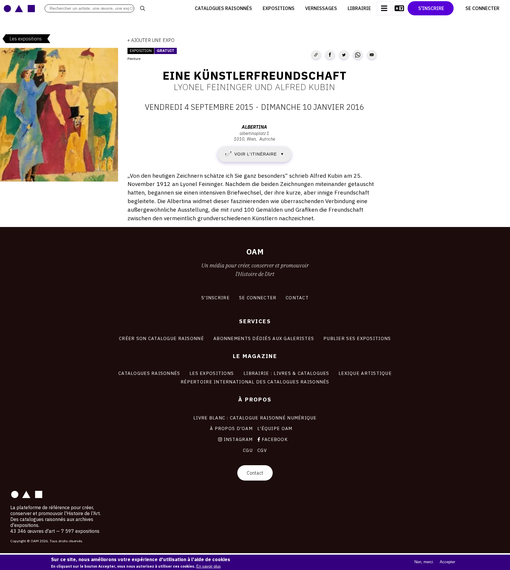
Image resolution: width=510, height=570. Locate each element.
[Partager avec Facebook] (330, 54)
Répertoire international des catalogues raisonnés (255, 382)
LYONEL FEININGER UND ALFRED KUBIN (254, 86)
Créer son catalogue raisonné (161, 338)
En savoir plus (208, 566)
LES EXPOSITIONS (211, 373)
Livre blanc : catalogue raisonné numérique (255, 418)
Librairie (359, 8)
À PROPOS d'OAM (231, 428)
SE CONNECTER (257, 297)
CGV (262, 450)
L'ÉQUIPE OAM (274, 428)
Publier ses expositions (357, 338)
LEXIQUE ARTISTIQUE (365, 373)
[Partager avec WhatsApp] (357, 54)
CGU (248, 450)
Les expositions (25, 39)
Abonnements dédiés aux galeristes (263, 338)
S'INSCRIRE (215, 297)
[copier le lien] (316, 54)
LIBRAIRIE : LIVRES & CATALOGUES (286, 373)
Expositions (279, 8)
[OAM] (19, 8)
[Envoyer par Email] (371, 54)
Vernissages (321, 8)
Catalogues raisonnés (223, 8)
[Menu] (384, 8)
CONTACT (297, 297)
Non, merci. (424, 562)
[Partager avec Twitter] (343, 54)
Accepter (447, 562)
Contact (255, 473)
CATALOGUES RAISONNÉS (149, 373)
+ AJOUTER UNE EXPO (150, 40)
